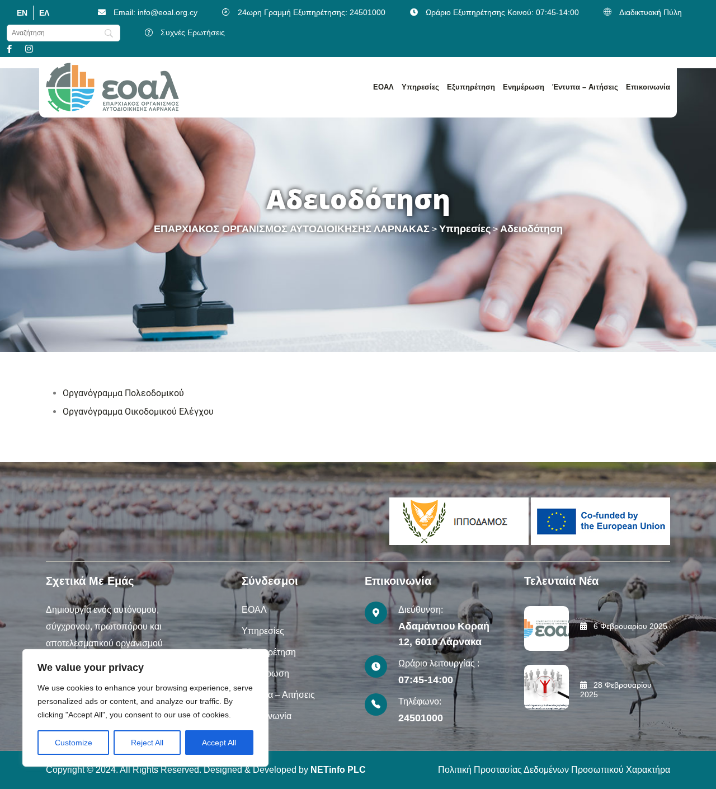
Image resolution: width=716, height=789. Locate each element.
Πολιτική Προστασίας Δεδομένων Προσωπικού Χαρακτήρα (554, 769)
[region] (145, 708)
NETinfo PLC (338, 769)
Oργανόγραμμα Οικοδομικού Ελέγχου (138, 411)
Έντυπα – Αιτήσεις (585, 87)
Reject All (147, 742)
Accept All (219, 742)
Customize (73, 742)
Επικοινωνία (648, 87)
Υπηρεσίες (420, 87)
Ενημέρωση (523, 87)
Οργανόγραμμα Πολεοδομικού (123, 393)
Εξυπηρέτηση (471, 87)
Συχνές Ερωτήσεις (193, 32)
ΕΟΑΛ (383, 87)
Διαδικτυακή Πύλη (650, 12)
